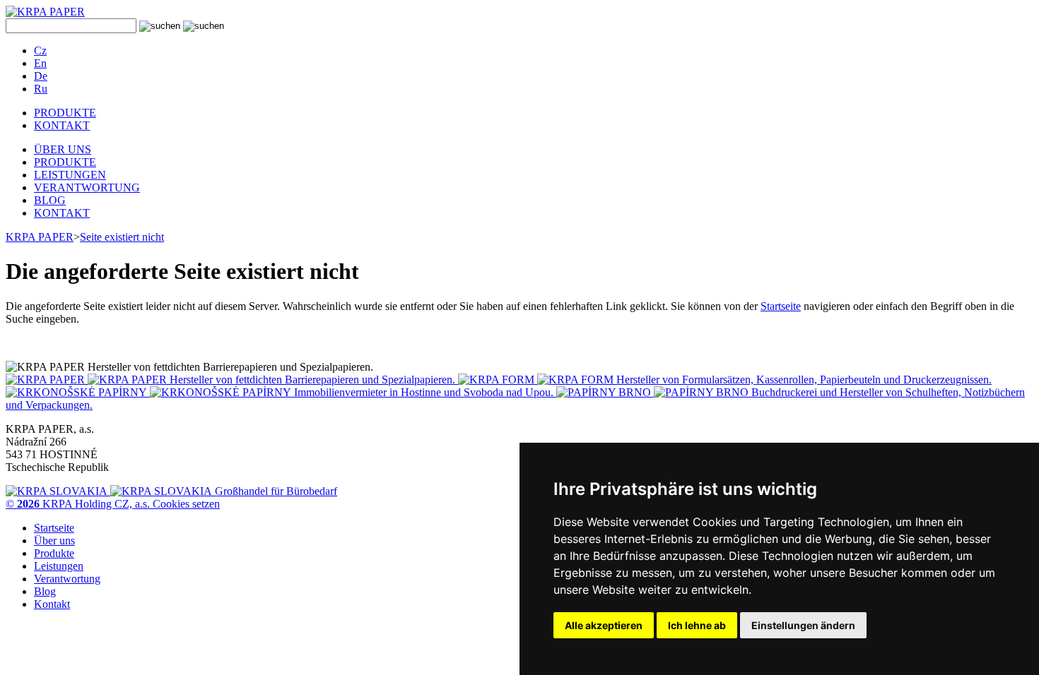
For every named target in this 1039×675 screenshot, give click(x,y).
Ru (40, 89)
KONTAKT (62, 125)
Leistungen (58, 566)
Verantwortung (67, 579)
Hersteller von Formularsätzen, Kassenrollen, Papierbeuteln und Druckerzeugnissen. (803, 380)
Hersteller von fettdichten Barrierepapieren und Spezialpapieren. (312, 380)
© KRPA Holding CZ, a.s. (79, 504)
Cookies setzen (186, 504)
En (40, 63)
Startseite (781, 306)
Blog (45, 591)
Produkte (54, 553)
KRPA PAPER (40, 237)
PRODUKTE (65, 113)
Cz (40, 50)
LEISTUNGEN (70, 175)
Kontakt (52, 604)
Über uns (54, 540)
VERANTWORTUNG (87, 187)
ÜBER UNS (62, 149)
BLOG (50, 200)
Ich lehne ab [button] (697, 625)
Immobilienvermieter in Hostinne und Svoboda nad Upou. (423, 392)
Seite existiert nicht (122, 237)
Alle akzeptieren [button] (603, 625)
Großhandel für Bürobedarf (274, 491)
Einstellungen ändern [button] (803, 625)
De (40, 76)
